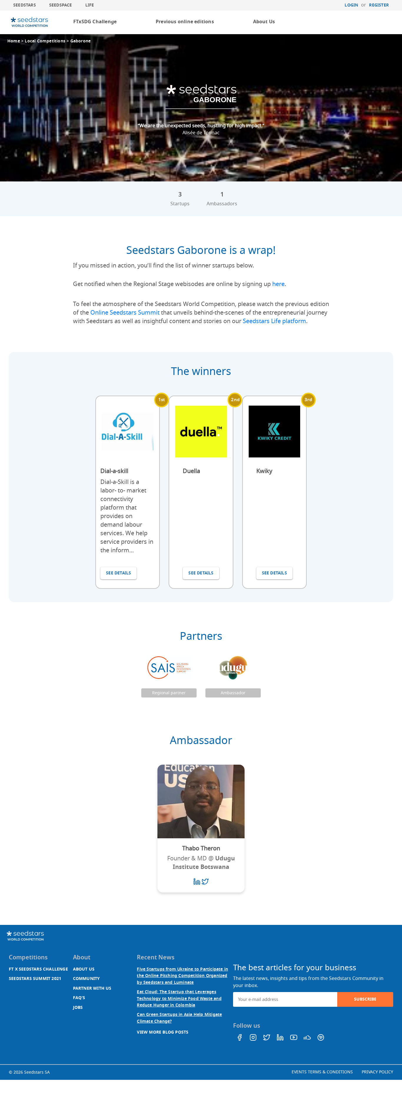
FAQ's (79, 998)
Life (89, 5)
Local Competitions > (47, 41)
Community (86, 979)
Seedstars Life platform (274, 321)
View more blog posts (162, 1032)
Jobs (78, 1007)
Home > (16, 41)
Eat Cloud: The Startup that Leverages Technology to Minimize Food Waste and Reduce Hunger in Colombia (179, 998)
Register (379, 5)
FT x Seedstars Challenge (38, 969)
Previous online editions (185, 21)
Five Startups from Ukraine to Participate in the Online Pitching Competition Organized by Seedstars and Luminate (182, 976)
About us (84, 969)
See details (118, 573)
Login (351, 5)
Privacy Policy (377, 1072)
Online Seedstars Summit (125, 312)
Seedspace (60, 5)
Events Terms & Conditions (322, 1072)
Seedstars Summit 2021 (35, 979)
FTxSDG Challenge (95, 21)
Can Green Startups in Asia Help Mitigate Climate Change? (179, 1017)
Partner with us (92, 988)
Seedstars (24, 5)
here (278, 284)
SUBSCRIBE (365, 999)
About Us (264, 21)
